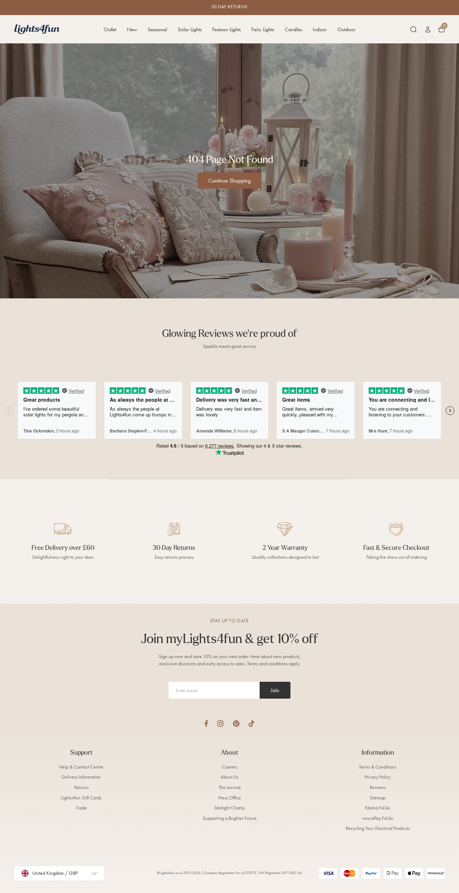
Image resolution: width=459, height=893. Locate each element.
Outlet (110, 29)
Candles (293, 29)
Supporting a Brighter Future (230, 818)
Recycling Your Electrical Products (378, 828)
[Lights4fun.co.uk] (37, 29)
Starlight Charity (229, 808)
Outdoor (346, 29)
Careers (229, 767)
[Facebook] (206, 723)
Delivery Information (81, 777)
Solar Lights (190, 29)
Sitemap (377, 798)
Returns (81, 787)
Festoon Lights (226, 29)
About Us (229, 777)
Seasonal (157, 29)
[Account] (427, 29)
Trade (81, 808)
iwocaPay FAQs (377, 818)
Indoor (320, 29)
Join (275, 690)
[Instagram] (220, 723)
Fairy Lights (262, 29)
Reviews (378, 787)
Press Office (229, 798)
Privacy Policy (378, 777)
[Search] (413, 29)
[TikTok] (252, 723)
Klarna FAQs (377, 808)
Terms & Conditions (377, 767)
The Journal (230, 787)
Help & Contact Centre (81, 767)
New (132, 29)
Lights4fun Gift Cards (81, 798)
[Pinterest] (236, 723)
